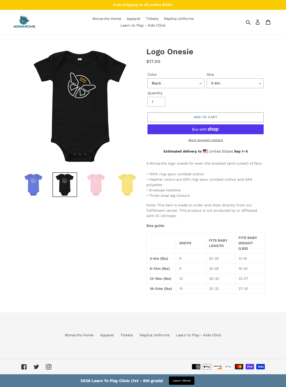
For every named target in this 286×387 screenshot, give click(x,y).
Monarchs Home (79, 335)
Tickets (126, 335)
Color (152, 74)
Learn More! (181, 380)
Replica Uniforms (154, 335)
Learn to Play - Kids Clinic (198, 335)
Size (210, 74)
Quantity (154, 93)
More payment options (205, 140)
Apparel (107, 335)
